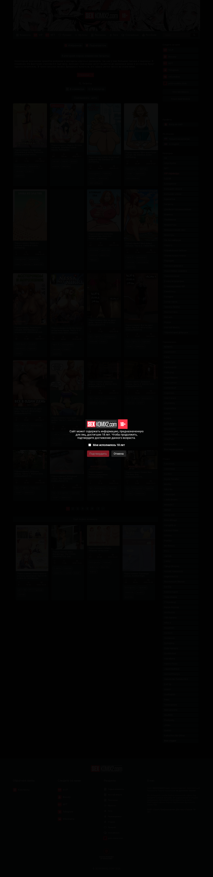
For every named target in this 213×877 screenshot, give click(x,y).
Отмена (119, 453)
